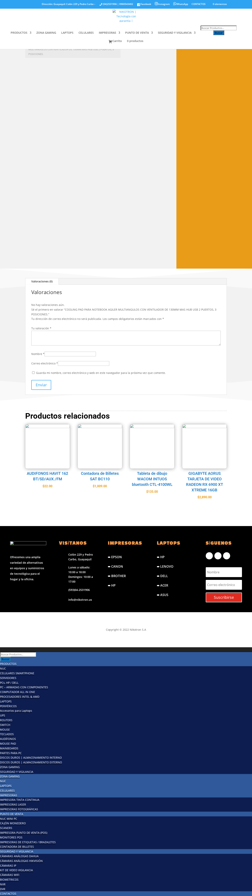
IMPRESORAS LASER (13, 804)
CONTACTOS (199, 4)
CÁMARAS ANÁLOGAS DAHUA (19, 856)
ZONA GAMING (46, 32)
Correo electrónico (44, 363)
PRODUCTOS (19, 32)
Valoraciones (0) (42, 281)
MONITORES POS (11, 837)
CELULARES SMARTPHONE (17, 673)
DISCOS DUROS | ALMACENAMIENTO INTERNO (31, 757)
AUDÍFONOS (8, 739)
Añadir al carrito (64, 256)
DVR (2, 889)
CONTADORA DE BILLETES (17, 846)
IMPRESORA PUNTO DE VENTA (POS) (23, 833)
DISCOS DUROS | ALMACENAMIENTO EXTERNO (31, 762)
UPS (2, 715)
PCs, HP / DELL (9, 683)
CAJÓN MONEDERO (13, 823)
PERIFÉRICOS (8, 706)
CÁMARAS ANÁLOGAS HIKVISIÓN (21, 861)
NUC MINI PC (8, 819)
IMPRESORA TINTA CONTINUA (19, 800)
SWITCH (5, 725)
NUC (3, 668)
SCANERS (6, 828)
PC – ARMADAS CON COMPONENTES (24, 687)
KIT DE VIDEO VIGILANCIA (16, 870)
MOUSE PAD (8, 743)
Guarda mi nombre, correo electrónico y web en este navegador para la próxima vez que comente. (101, 373)
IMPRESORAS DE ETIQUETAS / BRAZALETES (28, 842)
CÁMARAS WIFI (9, 875)
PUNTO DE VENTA (137, 32)
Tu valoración (41, 328)
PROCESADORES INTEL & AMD (19, 697)
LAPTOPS (67, 32)
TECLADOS (7, 734)
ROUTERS (6, 720)
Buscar (219, 32)
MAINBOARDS (9, 748)
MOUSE (5, 729)
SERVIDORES (8, 678)
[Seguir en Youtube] (226, 555)
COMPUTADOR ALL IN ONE (17, 692)
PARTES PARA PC (11, 753)
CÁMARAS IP (8, 865)
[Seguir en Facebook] (209, 555)
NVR (3, 884)
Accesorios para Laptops (16, 711)
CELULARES (86, 32)
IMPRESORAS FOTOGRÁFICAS (19, 809)
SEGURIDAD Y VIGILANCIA (175, 32)
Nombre (37, 354)
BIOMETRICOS (9, 879)
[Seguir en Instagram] (217, 555)
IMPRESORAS (107, 32)
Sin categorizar (39, 68)
